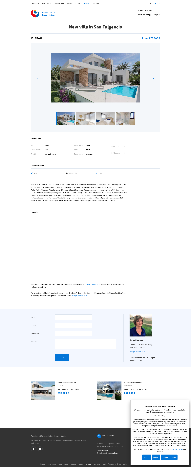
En (155, 3)
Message (34, 341)
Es (158, 3)
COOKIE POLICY (177, 449)
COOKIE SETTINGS (169, 457)
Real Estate (46, 3)
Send (62, 357)
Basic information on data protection (115, 464)
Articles (70, 3)
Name (33, 317)
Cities (77, 3)
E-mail (33, 325)
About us (35, 3)
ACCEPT (146, 457)
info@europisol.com (92, 284)
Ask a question (108, 435)
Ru (151, 3)
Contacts (95, 3)
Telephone (35, 333)
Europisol (106, 450)
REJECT (156, 457)
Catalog (86, 3)
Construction (59, 3)
